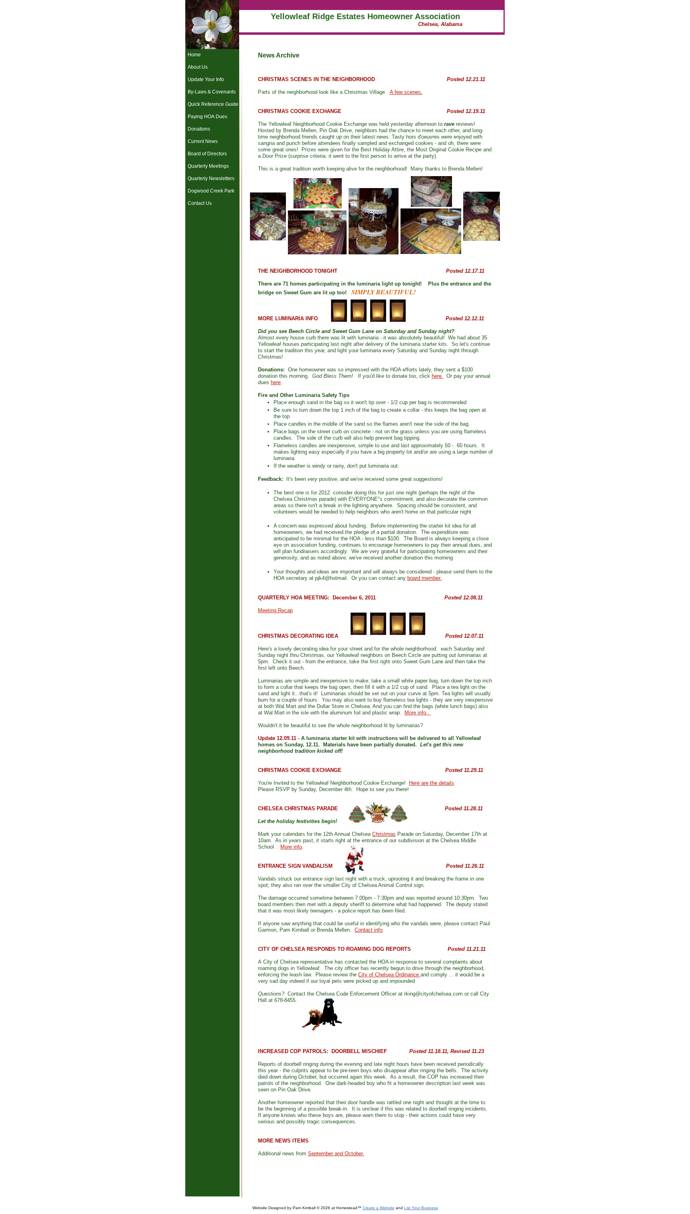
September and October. (336, 1153)
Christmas (384, 834)
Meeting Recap (275, 610)
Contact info (369, 930)
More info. (417, 713)
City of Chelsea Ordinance (389, 975)
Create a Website (379, 1208)
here (276, 382)
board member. (424, 578)
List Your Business (421, 1208)
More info (291, 847)
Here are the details (431, 783)
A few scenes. (406, 92)
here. (437, 376)
